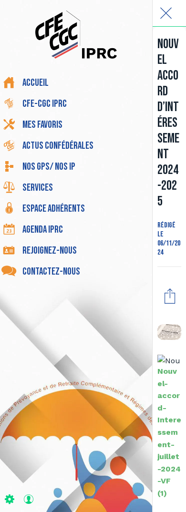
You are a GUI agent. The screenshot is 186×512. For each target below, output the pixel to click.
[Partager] (169, 295)
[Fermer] (166, 13)
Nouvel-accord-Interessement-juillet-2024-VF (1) (169, 432)
